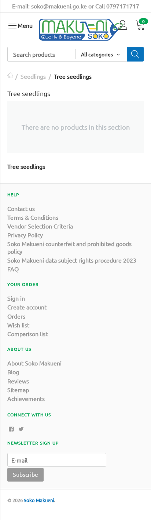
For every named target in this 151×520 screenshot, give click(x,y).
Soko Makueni (39, 500)
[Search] (135, 54)
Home (10, 76)
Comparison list (27, 333)
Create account (27, 307)
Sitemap (18, 389)
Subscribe (25, 474)
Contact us (21, 208)
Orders (16, 316)
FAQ (13, 268)
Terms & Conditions (32, 217)
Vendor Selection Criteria (40, 226)
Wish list (18, 324)
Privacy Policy (25, 234)
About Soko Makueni (34, 363)
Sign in (16, 298)
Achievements (26, 398)
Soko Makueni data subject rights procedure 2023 (71, 260)
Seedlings (33, 76)
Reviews (18, 381)
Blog (13, 371)
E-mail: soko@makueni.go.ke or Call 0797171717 (75, 6)
